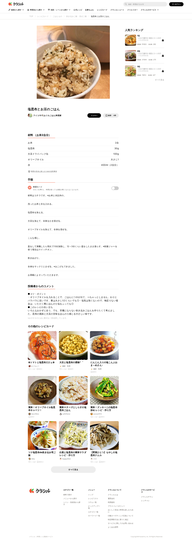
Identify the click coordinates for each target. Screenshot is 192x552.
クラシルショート (117, 10)
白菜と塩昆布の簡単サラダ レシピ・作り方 (72, 454)
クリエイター (132, 10)
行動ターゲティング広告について (120, 516)
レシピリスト (93, 498)
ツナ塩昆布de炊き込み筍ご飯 (42, 454)
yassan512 (97, 414)
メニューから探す (70, 498)
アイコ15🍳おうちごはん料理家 (47, 115)
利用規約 (111, 502)
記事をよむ (89, 10)
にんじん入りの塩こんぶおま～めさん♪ (104, 364)
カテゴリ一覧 (93, 512)
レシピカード (102, 10)
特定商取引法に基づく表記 (118, 519)
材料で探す (67, 495)
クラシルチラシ (147, 497)
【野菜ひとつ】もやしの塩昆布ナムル (104, 454)
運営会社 (111, 498)
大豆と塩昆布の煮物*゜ (71, 362)
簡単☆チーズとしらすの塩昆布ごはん (72, 408)
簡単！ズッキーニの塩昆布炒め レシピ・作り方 (104, 408)
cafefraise (66, 414)
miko (33, 459)
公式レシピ (78, 10)
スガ (95, 459)
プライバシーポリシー (116, 506)
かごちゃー (35, 366)
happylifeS (66, 459)
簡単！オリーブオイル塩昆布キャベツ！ (41, 408)
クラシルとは (113, 495)
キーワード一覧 (94, 516)
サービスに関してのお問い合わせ (120, 523)
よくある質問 (113, 527)
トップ (90, 495)
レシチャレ (145, 500)
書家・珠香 (66, 366)
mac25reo (35, 414)
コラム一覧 (92, 502)
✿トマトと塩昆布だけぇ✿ (41, 362)
